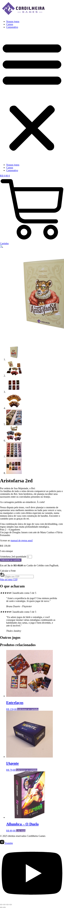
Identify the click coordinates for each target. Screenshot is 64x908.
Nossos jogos (12, 21)
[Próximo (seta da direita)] (4, 907)
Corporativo (12, 27)
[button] (32, 96)
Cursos (9, 24)
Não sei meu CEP (9, 579)
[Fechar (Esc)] (10, 904)
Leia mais (20, 830)
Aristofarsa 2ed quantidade (13, 556)
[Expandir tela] (4, 904)
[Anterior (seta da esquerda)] (1, 907)
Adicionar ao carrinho (10, 560)
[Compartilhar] (7, 904)
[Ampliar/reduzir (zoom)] (1, 904)
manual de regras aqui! (22, 540)
